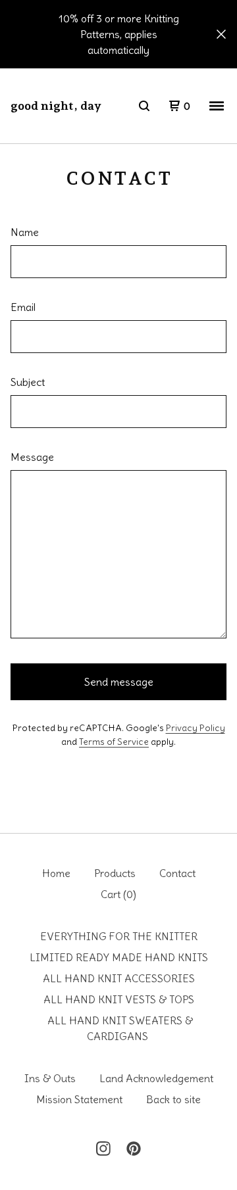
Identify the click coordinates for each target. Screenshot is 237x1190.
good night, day (56, 105)
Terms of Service (114, 742)
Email (23, 307)
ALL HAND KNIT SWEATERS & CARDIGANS (120, 1028)
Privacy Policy (195, 728)
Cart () (118, 894)
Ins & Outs (50, 1078)
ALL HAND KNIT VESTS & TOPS (118, 999)
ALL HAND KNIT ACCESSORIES (119, 978)
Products (115, 873)
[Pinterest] (134, 1148)
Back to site (173, 1099)
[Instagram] (103, 1148)
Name (25, 232)
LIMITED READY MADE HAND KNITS (119, 957)
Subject (28, 382)
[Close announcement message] (221, 34)
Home (56, 873)
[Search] (144, 105)
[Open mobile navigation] (216, 105)
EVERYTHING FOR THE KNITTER (119, 936)
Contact (177, 873)
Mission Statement (79, 1099)
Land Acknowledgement (156, 1078)
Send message (118, 681)
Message (32, 457)
